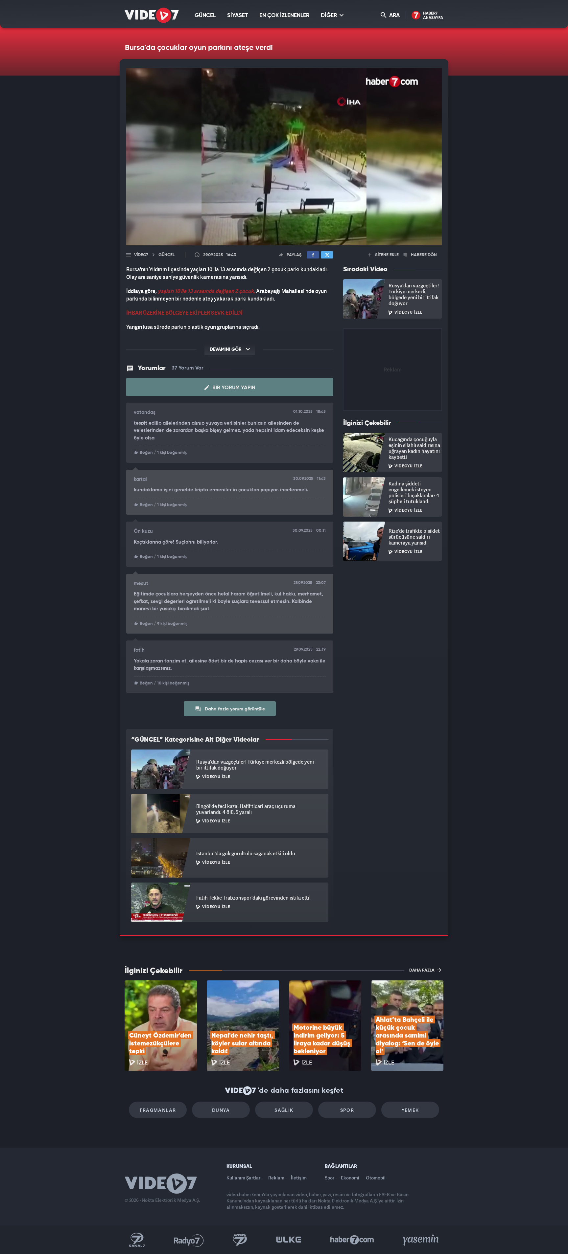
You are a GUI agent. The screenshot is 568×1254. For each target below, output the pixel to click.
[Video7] (152, 15)
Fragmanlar (158, 1110)
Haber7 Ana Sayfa (427, 15)
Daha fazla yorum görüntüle (234, 709)
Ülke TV (288, 1240)
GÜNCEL (205, 15)
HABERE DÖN (423, 255)
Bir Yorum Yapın (233, 388)
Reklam (276, 1178)
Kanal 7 (137, 1240)
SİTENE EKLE (386, 255)
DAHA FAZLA (422, 970)
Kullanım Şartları (244, 1178)
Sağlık (283, 1110)
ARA (394, 15)
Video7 (141, 255)
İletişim (299, 1178)
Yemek (410, 1110)
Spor (347, 1110)
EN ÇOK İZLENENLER (284, 15)
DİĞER (329, 15)
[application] (284, 156)
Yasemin (421, 1240)
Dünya (221, 1110)
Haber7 (352, 1240)
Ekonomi (350, 1178)
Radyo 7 (189, 1240)
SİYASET (237, 15)
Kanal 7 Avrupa (240, 1240)
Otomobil (376, 1178)
